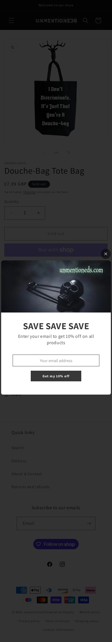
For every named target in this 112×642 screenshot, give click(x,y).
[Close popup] (106, 254)
